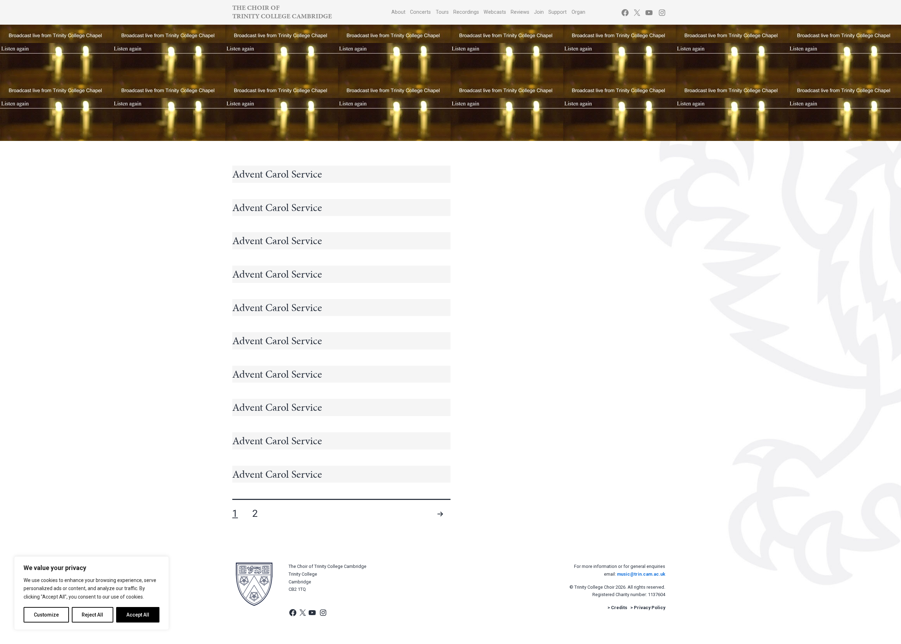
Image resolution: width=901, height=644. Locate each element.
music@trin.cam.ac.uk (641, 574)
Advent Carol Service (277, 174)
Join (539, 12)
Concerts (420, 12)
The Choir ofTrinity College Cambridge (282, 12)
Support (557, 12)
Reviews (520, 12)
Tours (442, 12)
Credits (619, 607)
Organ (578, 12)
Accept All (137, 615)
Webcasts (495, 12)
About (398, 12)
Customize (46, 615)
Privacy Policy (649, 607)
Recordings (466, 12)
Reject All (92, 615)
